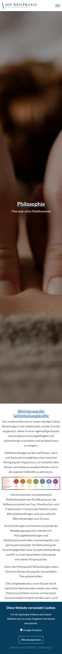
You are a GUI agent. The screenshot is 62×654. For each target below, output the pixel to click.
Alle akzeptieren (31, 639)
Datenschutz (45, 647)
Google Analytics (32, 630)
